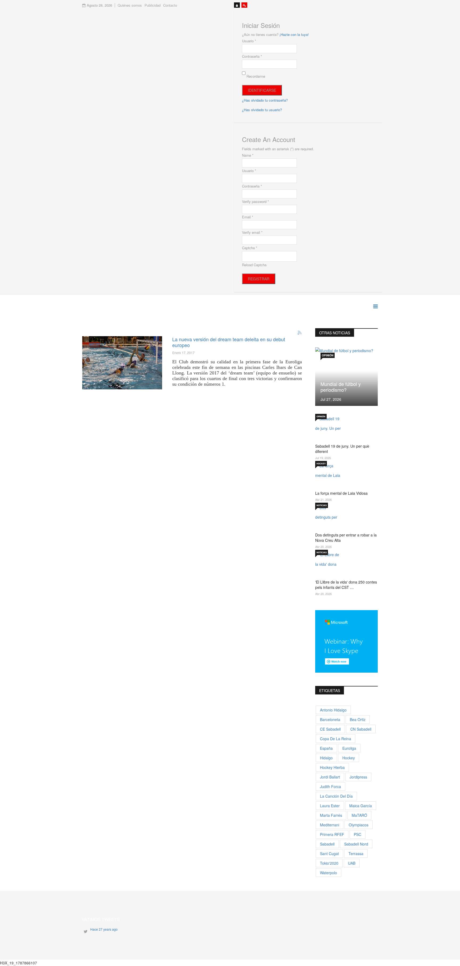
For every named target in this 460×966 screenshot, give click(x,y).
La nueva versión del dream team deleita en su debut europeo (228, 342)
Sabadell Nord (356, 844)
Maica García (360, 805)
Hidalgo (326, 757)
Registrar (258, 278)
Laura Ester (330, 805)
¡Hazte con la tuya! (294, 34)
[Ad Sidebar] (346, 640)
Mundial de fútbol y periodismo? (341, 386)
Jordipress (358, 777)
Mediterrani (329, 824)
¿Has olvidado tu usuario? (262, 109)
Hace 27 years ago (104, 929)
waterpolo (328, 872)
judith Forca (330, 786)
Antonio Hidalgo (333, 710)
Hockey (321, 463)
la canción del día (336, 796)
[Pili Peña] (122, 362)
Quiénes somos (130, 5)
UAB (351, 863)
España (326, 748)
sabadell (327, 844)
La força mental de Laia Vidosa (341, 493)
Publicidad (153, 5)
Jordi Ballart (330, 777)
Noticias (322, 505)
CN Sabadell (360, 729)
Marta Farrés (331, 815)
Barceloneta (330, 719)
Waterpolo (97, 344)
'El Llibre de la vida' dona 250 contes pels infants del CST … (346, 584)
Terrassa (355, 853)
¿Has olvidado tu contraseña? (265, 100)
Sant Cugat (329, 853)
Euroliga (349, 748)
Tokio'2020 (329, 863)
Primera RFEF (332, 834)
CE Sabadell (330, 729)
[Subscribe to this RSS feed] (300, 333)
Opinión (327, 355)
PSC (357, 834)
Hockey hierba (332, 767)
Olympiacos (358, 824)
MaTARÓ (359, 815)
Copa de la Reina (335, 738)
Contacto (170, 5)
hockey (348, 757)
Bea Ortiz (357, 719)
